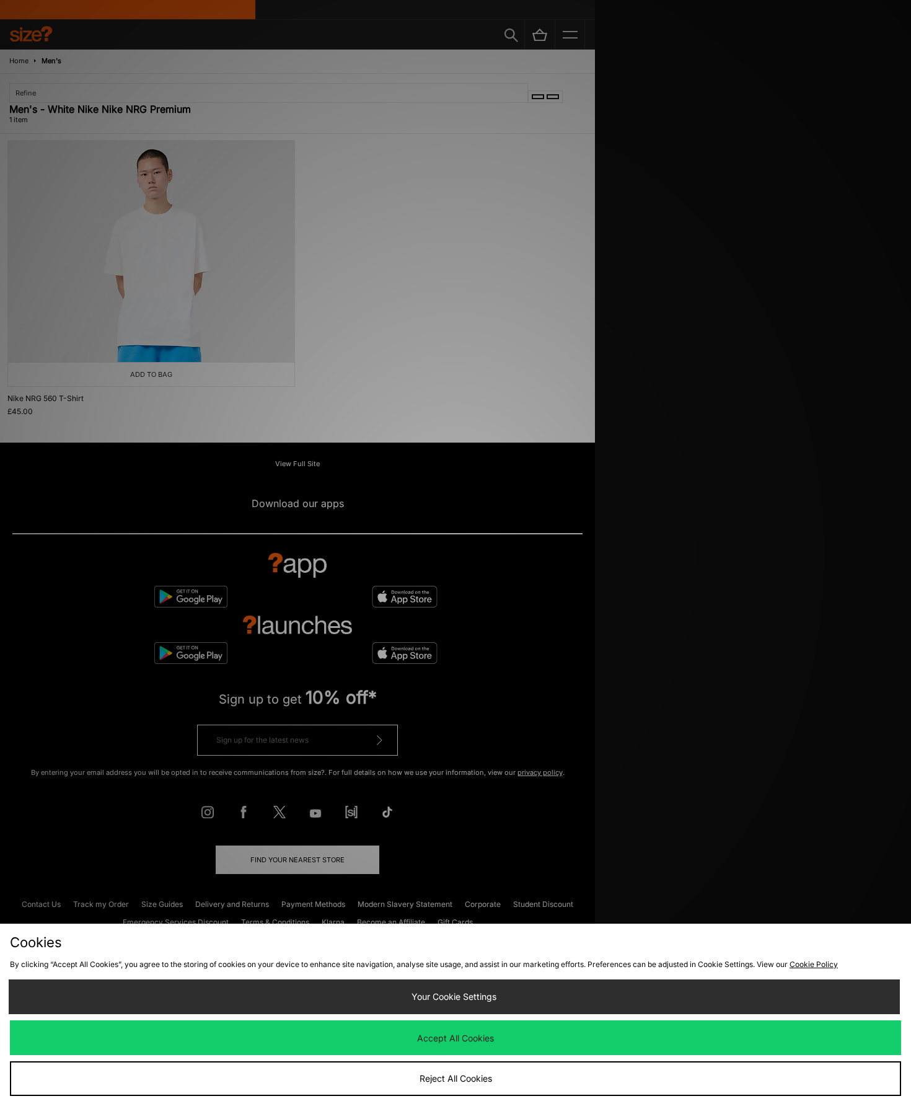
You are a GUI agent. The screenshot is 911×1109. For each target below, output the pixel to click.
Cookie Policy (814, 964)
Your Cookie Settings (453, 996)
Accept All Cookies (455, 1038)
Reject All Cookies (456, 1078)
